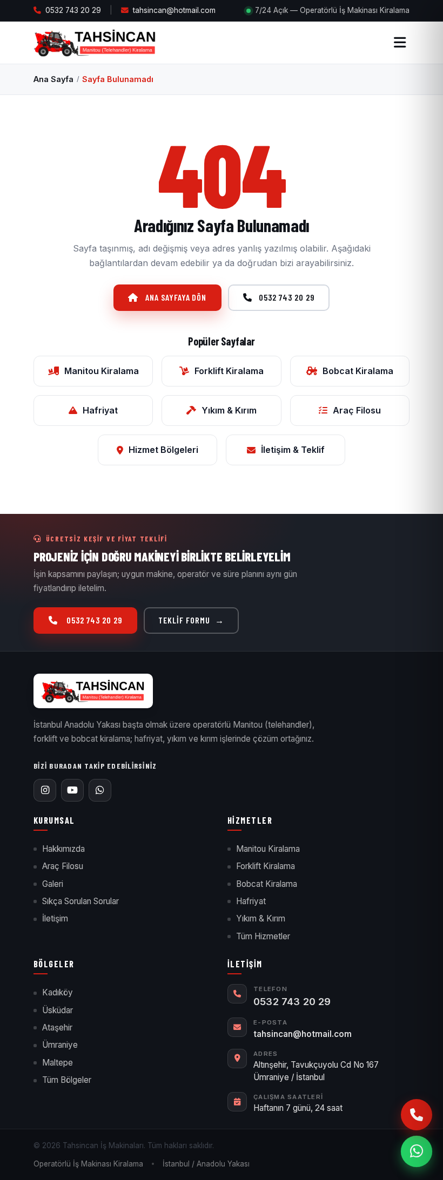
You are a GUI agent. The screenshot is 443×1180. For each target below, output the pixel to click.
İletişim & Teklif (293, 449)
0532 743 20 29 (73, 10)
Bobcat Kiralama (358, 370)
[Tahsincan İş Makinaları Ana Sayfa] (94, 43)
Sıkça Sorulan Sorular (80, 901)
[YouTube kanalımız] (72, 790)
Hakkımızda (63, 849)
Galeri (52, 884)
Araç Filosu (357, 410)
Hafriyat (100, 410)
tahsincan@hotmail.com (174, 10)
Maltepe (57, 1062)
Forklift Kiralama (229, 370)
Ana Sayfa (53, 79)
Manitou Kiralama (101, 370)
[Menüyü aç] (400, 42)
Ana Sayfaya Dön (175, 297)
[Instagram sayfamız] (44, 790)
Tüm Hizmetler (263, 936)
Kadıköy (57, 992)
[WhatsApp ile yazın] (100, 790)
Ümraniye (60, 1045)
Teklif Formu (191, 620)
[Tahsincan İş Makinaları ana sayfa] (93, 691)
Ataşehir (57, 1027)
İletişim (55, 918)
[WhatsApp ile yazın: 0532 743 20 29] (416, 1151)
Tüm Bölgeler (66, 1080)
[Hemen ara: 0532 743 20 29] (416, 1114)
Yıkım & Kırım (229, 410)
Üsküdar (57, 1010)
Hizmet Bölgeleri (163, 449)
